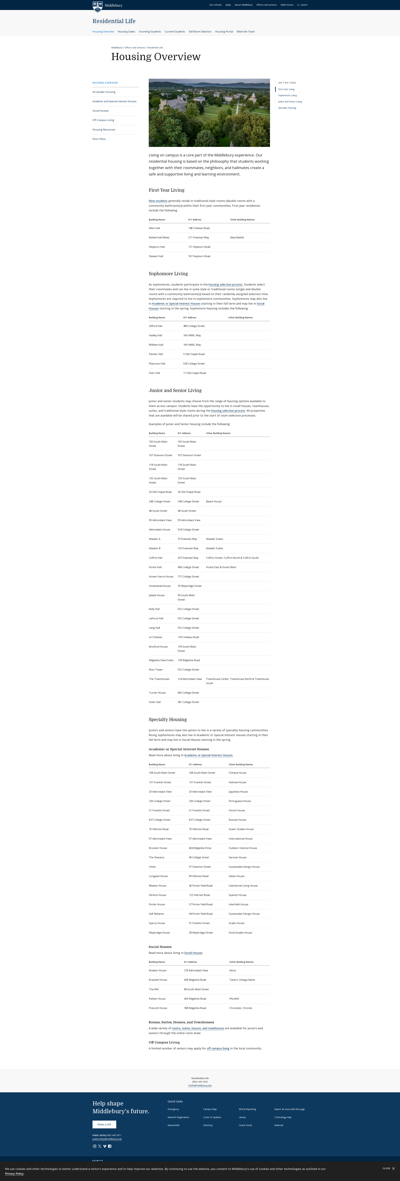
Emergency (173, 1109)
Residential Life (114, 21)
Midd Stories (287, 4)
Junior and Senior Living (290, 101)
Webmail (278, 1125)
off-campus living (218, 1048)
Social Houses (100, 110)
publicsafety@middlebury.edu (107, 1138)
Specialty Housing (287, 107)
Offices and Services (266, 4)
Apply (228, 4)
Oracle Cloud (245, 1125)
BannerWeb (174, 1125)
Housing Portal (224, 31)
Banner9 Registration (178, 1117)
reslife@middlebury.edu (200, 1085)
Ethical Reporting (247, 1109)
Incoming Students (150, 31)
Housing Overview (103, 31)
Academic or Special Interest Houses (176, 303)
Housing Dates (126, 31)
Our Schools (215, 4)
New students (158, 201)
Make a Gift (104, 1124)
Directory (208, 1125)
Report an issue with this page (289, 1109)
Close (387, 1168)
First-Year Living (286, 89)
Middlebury (116, 47)
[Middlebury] (107, 5)
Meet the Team (246, 31)
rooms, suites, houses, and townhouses (198, 1028)
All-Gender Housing (103, 92)
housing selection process (225, 284)
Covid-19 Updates (212, 1117)
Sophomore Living (287, 95)
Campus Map (210, 1109)
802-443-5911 (115, 1135)
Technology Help (282, 1117)
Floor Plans (99, 139)
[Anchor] (187, 190)
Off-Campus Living (103, 120)
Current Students (175, 31)
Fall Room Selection (200, 31)
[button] (302, 5)
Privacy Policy (14, 1173)
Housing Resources (103, 129)
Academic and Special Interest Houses (114, 101)
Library (242, 1117)
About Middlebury (244, 4)
